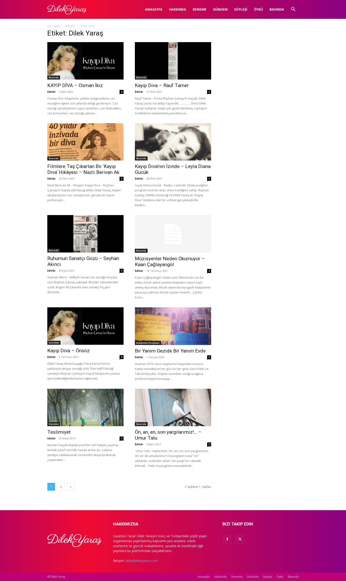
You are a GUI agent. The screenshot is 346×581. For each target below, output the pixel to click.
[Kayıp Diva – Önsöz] (85, 326)
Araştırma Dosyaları (148, 343)
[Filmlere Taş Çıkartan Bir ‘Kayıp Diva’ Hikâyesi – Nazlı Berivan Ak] (85, 142)
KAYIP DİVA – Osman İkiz (75, 85)
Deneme (199, 9)
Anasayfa (153, 9)
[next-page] (71, 487)
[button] (293, 10)
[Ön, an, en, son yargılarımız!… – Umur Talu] (173, 407)
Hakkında (177, 9)
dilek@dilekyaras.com (141, 560)
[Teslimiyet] (85, 407)
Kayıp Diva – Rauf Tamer (162, 85)
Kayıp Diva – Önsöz (68, 350)
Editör (51, 91)
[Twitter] (240, 539)
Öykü (258, 9)
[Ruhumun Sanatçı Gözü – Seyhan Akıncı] (85, 233)
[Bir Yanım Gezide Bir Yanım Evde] (173, 326)
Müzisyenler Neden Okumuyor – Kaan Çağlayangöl (170, 261)
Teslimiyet (59, 432)
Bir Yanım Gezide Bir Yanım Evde (170, 351)
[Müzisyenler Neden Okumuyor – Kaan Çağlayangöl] (173, 234)
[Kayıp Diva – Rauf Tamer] (173, 61)
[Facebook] (227, 539)
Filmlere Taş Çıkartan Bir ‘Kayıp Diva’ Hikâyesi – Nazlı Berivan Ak (83, 169)
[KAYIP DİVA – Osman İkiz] (85, 61)
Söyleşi (240, 9)
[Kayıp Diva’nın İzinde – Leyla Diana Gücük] (173, 142)
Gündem (220, 9)
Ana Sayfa (53, 26)
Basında (277, 9)
